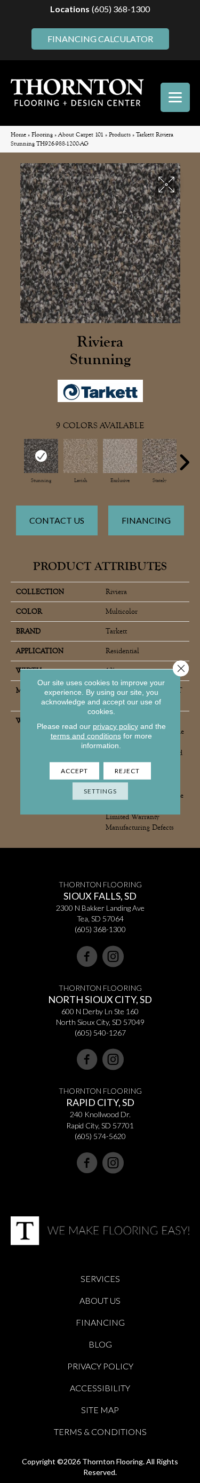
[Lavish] (80, 456)
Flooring (42, 134)
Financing (146, 520)
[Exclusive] (120, 456)
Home (18, 134)
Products (120, 134)
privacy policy (115, 726)
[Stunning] (41, 456)
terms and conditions (86, 735)
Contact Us (56, 520)
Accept (74, 770)
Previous (16, 457)
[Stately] (159, 456)
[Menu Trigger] (175, 97)
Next (184, 457)
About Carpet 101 (80, 134)
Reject (127, 770)
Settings (100, 791)
